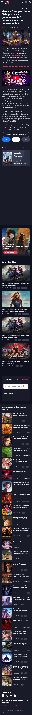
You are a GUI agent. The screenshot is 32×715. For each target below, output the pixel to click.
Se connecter (24, 379)
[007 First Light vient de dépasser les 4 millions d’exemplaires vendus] (7, 566)
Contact (4, 705)
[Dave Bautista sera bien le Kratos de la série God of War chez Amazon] (7, 521)
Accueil (4, 8)
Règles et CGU (5, 712)
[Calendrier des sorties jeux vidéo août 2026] (16, 242)
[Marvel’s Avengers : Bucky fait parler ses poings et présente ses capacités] (16, 351)
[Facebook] (3, 695)
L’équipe (16, 705)
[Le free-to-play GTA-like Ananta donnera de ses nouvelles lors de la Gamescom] (7, 635)
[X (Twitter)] (7, 695)
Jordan (3, 27)
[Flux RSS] (15, 695)
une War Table (15, 55)
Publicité (10, 705)
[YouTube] (11, 695)
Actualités (8, 8)
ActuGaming (7, 2)
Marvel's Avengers (18, 154)
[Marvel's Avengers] (7, 158)
